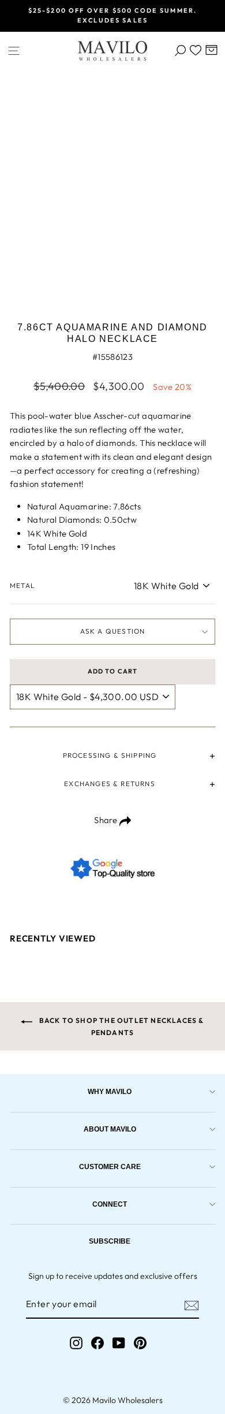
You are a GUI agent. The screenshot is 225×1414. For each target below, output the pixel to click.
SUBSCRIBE (109, 1241)
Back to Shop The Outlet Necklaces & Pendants (120, 1026)
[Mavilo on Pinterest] (140, 1342)
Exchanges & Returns (109, 783)
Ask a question (112, 631)
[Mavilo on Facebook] (97, 1342)
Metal (22, 585)
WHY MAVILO (110, 1091)
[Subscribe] (191, 1304)
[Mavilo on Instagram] (76, 1342)
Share (106, 819)
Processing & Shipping (110, 755)
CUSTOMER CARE (110, 1166)
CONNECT (109, 1204)
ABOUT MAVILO (110, 1129)
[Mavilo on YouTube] (118, 1342)
